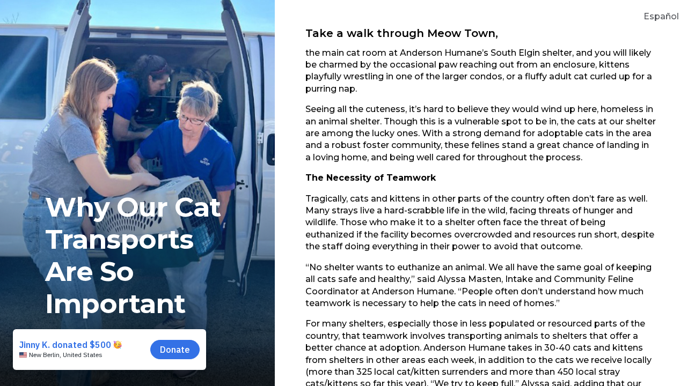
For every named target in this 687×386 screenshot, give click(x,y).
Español (661, 16)
